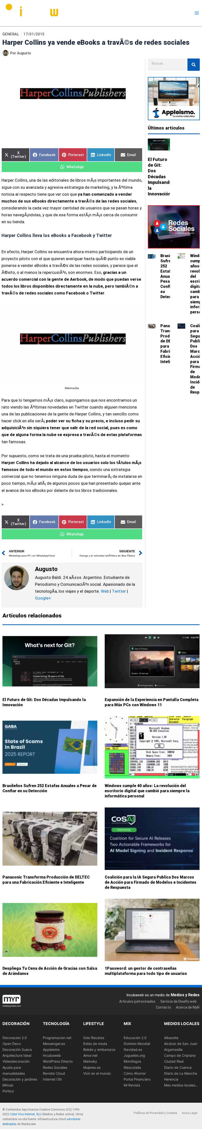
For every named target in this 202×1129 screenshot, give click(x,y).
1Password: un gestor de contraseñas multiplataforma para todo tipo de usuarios (146, 971)
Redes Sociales (55, 1067)
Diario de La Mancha (180, 1073)
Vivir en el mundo (97, 1073)
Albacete (171, 1038)
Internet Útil (52, 1079)
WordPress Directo (58, 1061)
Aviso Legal (189, 1112)
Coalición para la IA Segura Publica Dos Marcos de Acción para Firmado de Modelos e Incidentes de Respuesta (150, 882)
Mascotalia (132, 1067)
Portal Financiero (137, 1079)
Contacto (163, 1007)
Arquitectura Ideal (16, 1055)
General (10, 34)
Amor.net (90, 1055)
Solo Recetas (93, 1038)
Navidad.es (133, 1049)
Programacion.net (57, 1038)
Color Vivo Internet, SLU (25, 1114)
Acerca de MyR (188, 1007)
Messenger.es (54, 1043)
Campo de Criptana (180, 1055)
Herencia (171, 1079)
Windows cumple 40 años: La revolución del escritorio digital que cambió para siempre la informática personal (147, 790)
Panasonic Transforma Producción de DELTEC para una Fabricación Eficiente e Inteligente (46, 880)
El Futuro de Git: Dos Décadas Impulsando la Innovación (160, 176)
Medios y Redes (185, 995)
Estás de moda (95, 1043)
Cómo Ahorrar (135, 1073)
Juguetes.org (134, 1055)
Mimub (7, 1085)
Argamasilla (173, 1049)
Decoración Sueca (17, 1049)
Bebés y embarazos (99, 1049)
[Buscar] (193, 65)
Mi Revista (132, 1085)
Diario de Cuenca (178, 1067)
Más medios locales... (181, 1085)
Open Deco (11, 1043)
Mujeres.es (92, 1067)
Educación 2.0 (135, 1038)
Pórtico (8, 1091)
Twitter (119, 591)
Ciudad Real (174, 1061)
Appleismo (51, 1049)
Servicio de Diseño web (178, 1001)
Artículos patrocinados (137, 1001)
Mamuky (90, 1061)
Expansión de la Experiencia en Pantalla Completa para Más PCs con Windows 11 (151, 702)
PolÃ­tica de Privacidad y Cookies (155, 1112)
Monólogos (132, 1061)
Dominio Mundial (137, 1043)
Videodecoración (16, 1061)
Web (105, 591)
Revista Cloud (54, 1073)
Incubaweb (52, 1055)
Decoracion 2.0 (14, 1038)
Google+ (43, 598)
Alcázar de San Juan (180, 1043)
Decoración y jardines (19, 1079)
